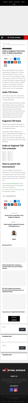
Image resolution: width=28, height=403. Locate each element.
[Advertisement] (14, 21)
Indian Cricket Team (11, 196)
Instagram (18, 189)
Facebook (6, 189)
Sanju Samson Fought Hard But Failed (13, 312)
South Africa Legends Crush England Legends (14, 216)
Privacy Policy (17, 1)
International (8, 48)
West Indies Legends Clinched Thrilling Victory (14, 225)
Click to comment (14, 319)
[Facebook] (11, 389)
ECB (4, 196)
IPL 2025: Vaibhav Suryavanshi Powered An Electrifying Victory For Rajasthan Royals (13, 290)
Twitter (11, 189)
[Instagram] (15, 389)
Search (4, 327)
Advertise (5, 1)
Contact (23, 1)
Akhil (5, 55)
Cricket (4, 48)
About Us (11, 1)
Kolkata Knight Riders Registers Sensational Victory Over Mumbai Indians (12, 266)
